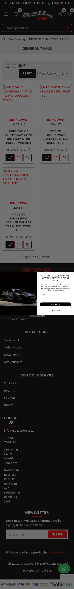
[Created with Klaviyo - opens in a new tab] (37, 316)
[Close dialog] (72, 274)
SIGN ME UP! (55, 304)
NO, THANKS (55, 310)
